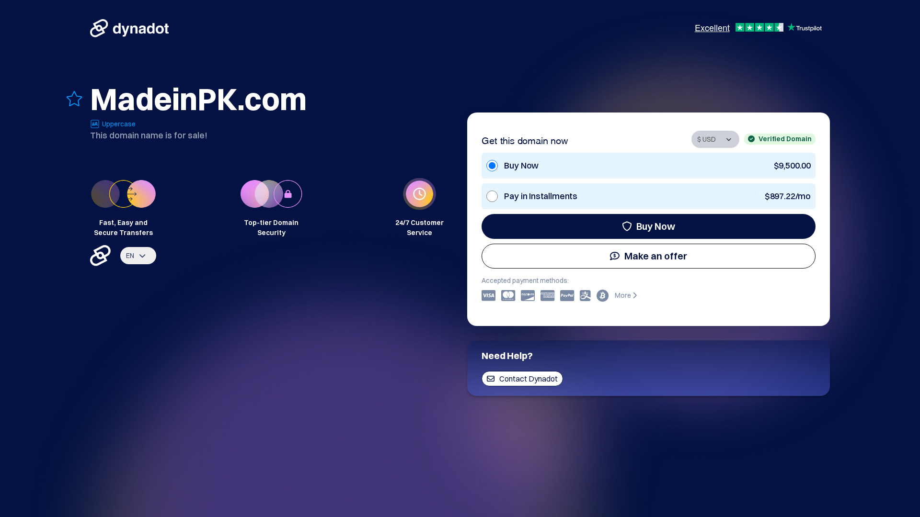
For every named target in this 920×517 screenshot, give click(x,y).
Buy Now (655, 226)
